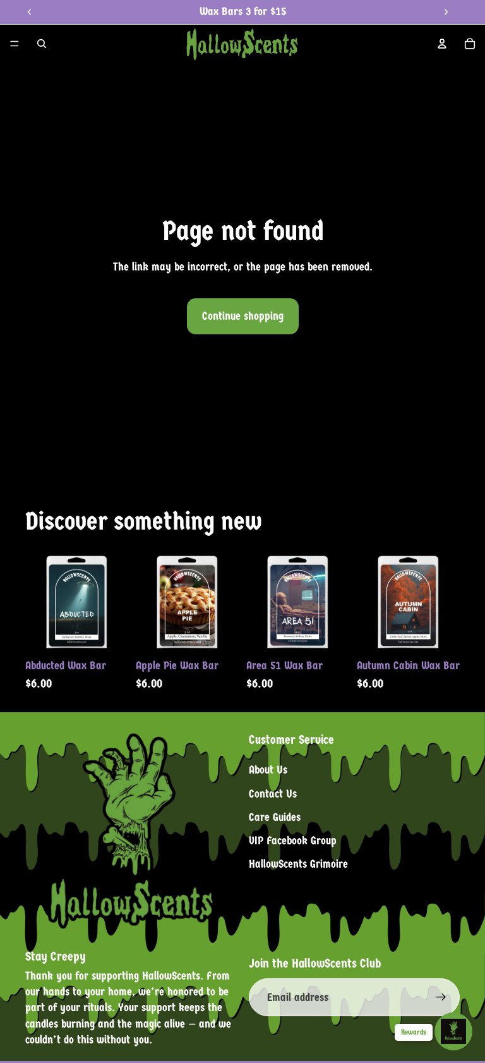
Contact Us (273, 794)
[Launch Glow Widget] (453, 1031)
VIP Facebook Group (293, 840)
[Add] (108, 633)
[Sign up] (441, 998)
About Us (268, 770)
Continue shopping (243, 316)
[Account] (442, 44)
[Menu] (14, 43)
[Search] (42, 44)
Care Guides (275, 817)
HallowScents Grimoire (298, 865)
